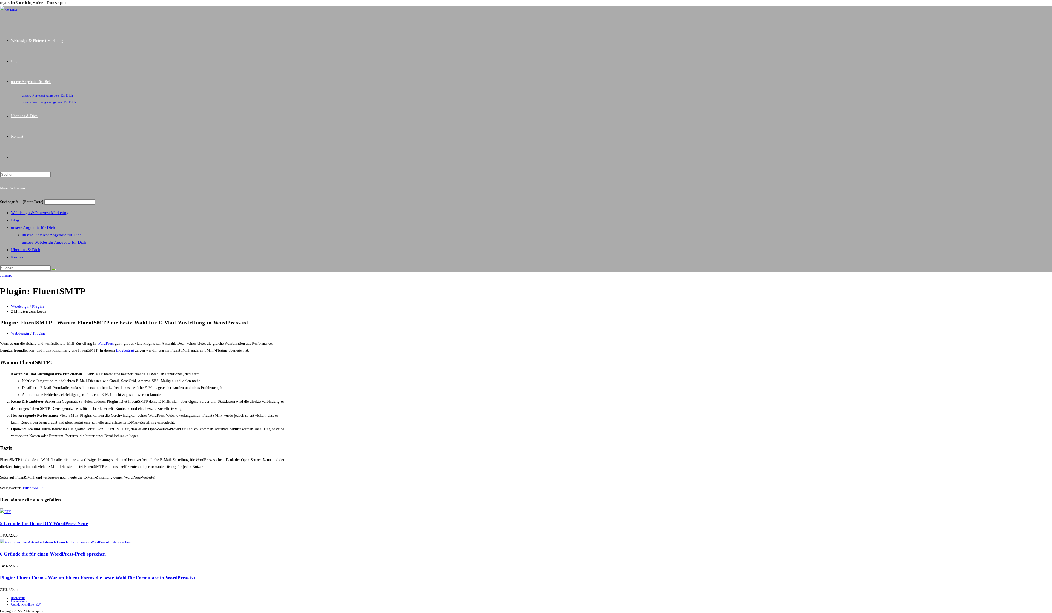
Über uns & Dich (25, 249)
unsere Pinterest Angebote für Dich (52, 235)
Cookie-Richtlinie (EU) (26, 604)
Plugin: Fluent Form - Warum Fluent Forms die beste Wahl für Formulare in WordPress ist (97, 577)
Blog (15, 220)
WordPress (105, 343)
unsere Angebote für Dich (33, 227)
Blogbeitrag (125, 350)
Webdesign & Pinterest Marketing (39, 213)
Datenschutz (19, 601)
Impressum (18, 598)
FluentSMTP (33, 488)
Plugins (38, 306)
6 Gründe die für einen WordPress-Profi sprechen (53, 554)
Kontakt (18, 257)
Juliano (6, 275)
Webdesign (20, 306)
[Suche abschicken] (54, 269)
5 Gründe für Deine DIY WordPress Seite (44, 523)
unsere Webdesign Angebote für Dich (54, 242)
